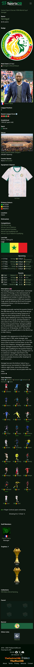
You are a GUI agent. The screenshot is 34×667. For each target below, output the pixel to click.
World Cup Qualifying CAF (9, 231)
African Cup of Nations (8, 227)
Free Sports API (6, 650)
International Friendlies (8, 229)
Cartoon (24, 380)
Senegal (3, 12)
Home (3, 10)
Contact (30, 663)
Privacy (16, 663)
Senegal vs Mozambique (11, 66)
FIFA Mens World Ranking (9, 592)
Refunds (23, 663)
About (5, 663)
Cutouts (16, 380)
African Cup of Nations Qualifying (12, 233)
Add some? (8, 161)
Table (11, 382)
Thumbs (9, 380)
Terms (11, 663)
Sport (8, 10)
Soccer (13, 10)
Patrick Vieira (8, 103)
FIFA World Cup (22, 10)
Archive (17, 198)
